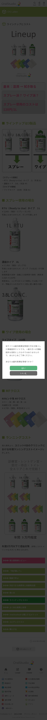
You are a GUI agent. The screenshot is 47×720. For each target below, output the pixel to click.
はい (23, 368)
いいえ (23, 373)
